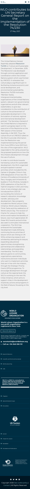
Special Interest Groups (9, 401)
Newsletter (5, 443)
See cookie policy (21, 483)
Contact (7, 485)
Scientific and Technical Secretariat (12, 359)
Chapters (5, 396)
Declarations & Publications (10, 448)
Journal (4, 433)
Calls (4, 368)
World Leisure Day (7, 364)
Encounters (6, 406)
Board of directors (7, 354)
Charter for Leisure (7, 438)
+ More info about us (8, 331)
